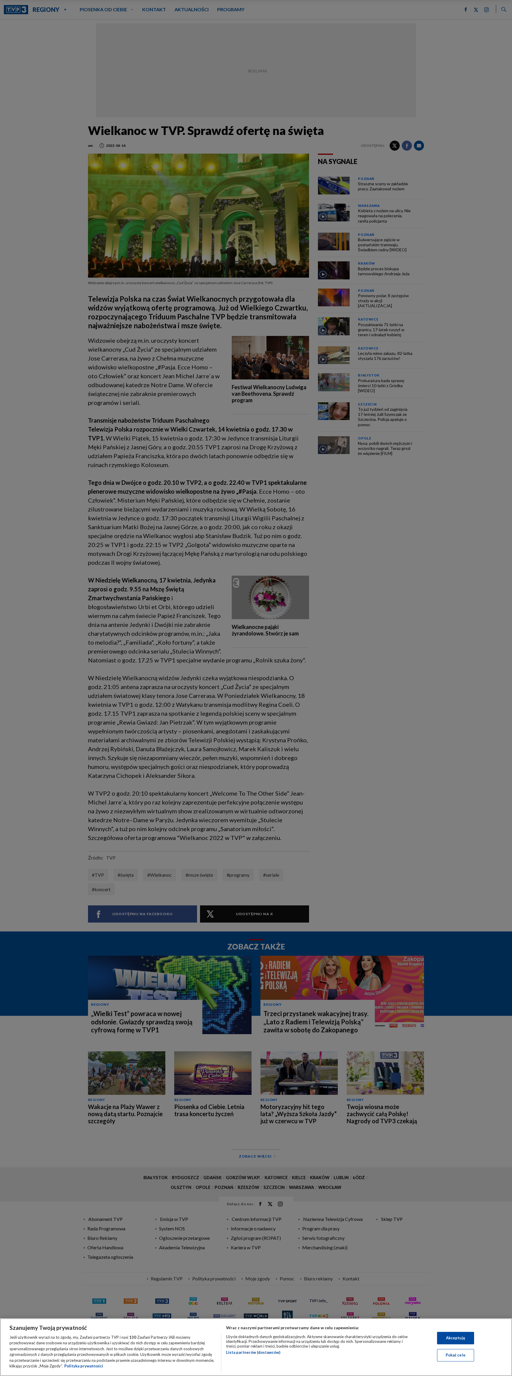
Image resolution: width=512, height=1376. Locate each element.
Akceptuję (455, 1337)
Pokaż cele (455, 1355)
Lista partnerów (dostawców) (253, 1352)
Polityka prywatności (83, 1366)
